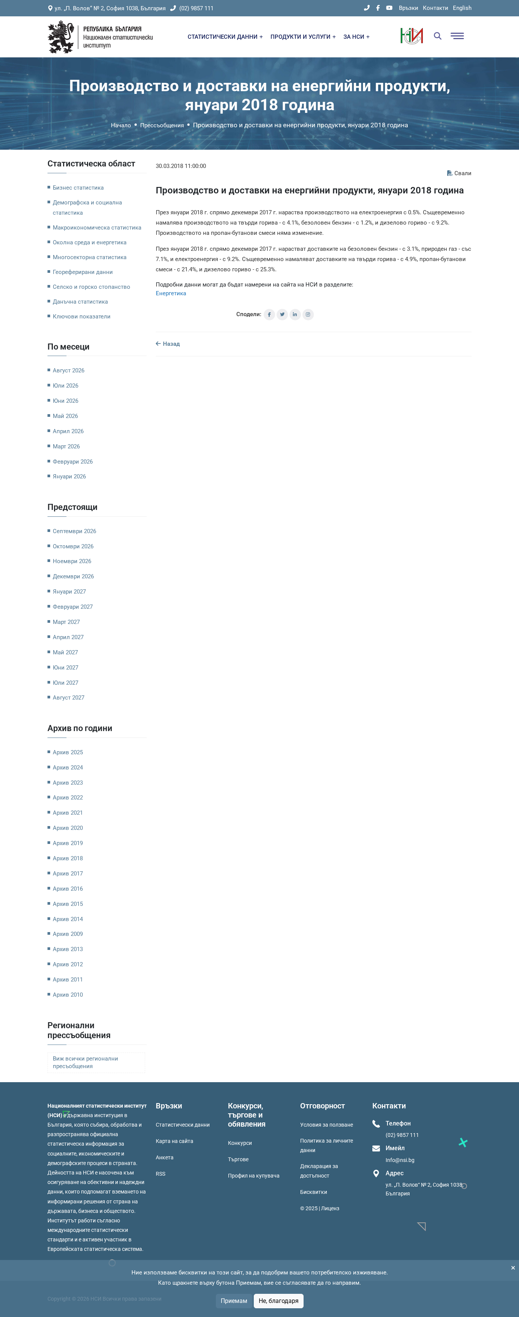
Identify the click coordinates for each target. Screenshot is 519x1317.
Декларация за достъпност (319, 1171)
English (462, 8)
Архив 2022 (68, 797)
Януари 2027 (69, 591)
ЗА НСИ (354, 36)
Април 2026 (68, 431)
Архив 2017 (68, 873)
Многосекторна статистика (90, 257)
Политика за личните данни (326, 1145)
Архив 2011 (68, 979)
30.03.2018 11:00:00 (181, 166)
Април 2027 (68, 637)
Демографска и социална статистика (87, 207)
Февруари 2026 (73, 461)
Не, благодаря (279, 1300)
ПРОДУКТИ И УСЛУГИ (301, 36)
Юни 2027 (65, 667)
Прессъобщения (162, 125)
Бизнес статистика (78, 187)
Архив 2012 (68, 964)
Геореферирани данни (83, 272)
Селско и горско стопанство (91, 286)
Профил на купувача (254, 1176)
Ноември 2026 (72, 561)
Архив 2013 (68, 949)
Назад (170, 343)
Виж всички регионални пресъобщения (85, 1063)
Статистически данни (183, 1125)
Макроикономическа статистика (97, 227)
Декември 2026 (73, 576)
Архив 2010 (68, 994)
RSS (160, 1174)
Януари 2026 (69, 476)
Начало (121, 125)
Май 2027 (65, 652)
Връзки (408, 8)
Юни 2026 (65, 400)
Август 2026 (68, 370)
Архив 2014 (68, 919)
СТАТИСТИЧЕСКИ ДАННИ (223, 36)
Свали (463, 173)
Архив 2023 (68, 782)
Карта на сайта (174, 1141)
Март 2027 (66, 622)
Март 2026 (66, 446)
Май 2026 (65, 416)
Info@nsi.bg (400, 1160)
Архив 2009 (68, 934)
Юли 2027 (65, 682)
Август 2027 (68, 697)
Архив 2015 (68, 904)
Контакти (435, 8)
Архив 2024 (68, 767)
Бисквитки (313, 1192)
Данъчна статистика (80, 301)
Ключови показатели (82, 316)
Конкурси (240, 1143)
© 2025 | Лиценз (319, 1208)
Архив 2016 (68, 888)
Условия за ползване (326, 1125)
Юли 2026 (65, 385)
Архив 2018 (68, 858)
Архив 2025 (68, 752)
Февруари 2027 (73, 606)
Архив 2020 (68, 828)
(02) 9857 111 (196, 8)
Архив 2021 (68, 812)
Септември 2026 (74, 531)
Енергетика (171, 293)
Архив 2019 (68, 843)
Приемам (234, 1300)
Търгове (238, 1159)
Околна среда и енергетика (90, 242)
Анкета (165, 1157)
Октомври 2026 (73, 546)
